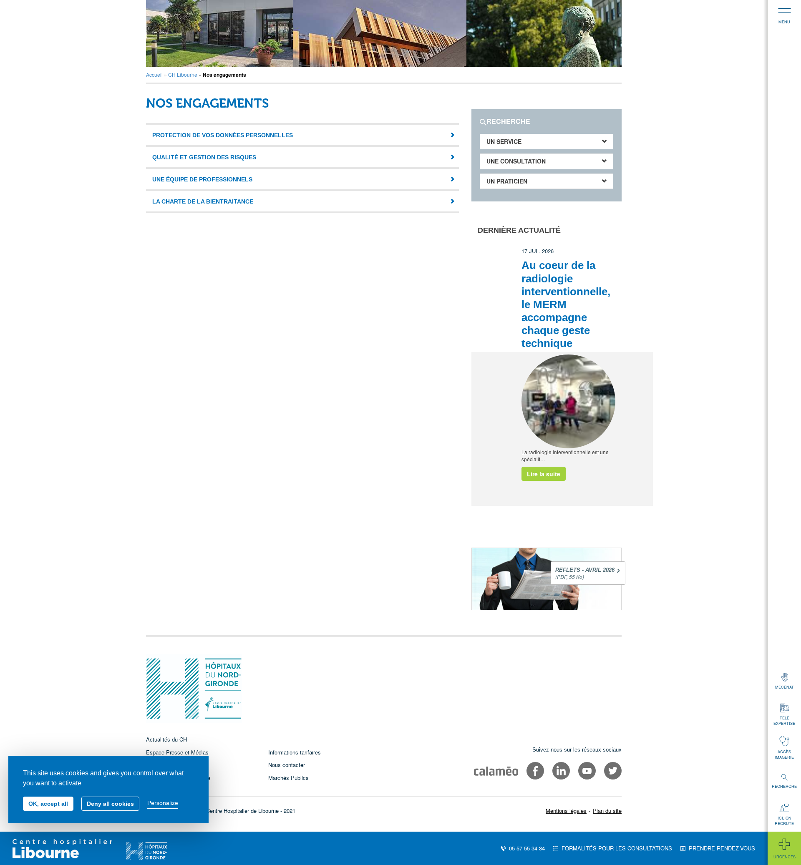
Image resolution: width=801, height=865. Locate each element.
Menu (784, 22)
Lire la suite (543, 474)
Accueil (154, 74)
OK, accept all (48, 803)
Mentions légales (566, 811)
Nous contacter (286, 765)
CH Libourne (182, 74)
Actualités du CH (166, 739)
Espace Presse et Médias (177, 752)
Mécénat (784, 687)
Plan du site (607, 811)
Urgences (784, 857)
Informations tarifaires (294, 752)
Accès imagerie (784, 754)
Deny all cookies (110, 803)
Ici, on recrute (784, 820)
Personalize (162, 803)
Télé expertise (784, 720)
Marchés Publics (288, 778)
